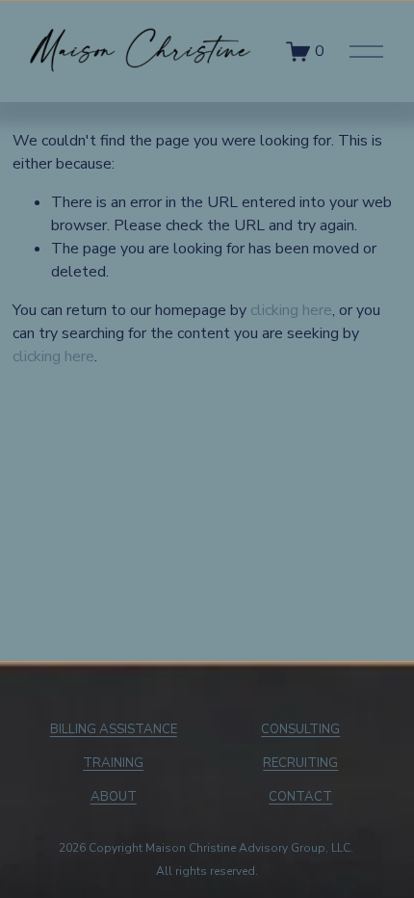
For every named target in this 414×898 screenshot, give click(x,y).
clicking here (291, 310)
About (114, 797)
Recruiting (300, 763)
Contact (300, 797)
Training (113, 763)
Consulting (300, 729)
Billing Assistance (113, 729)
